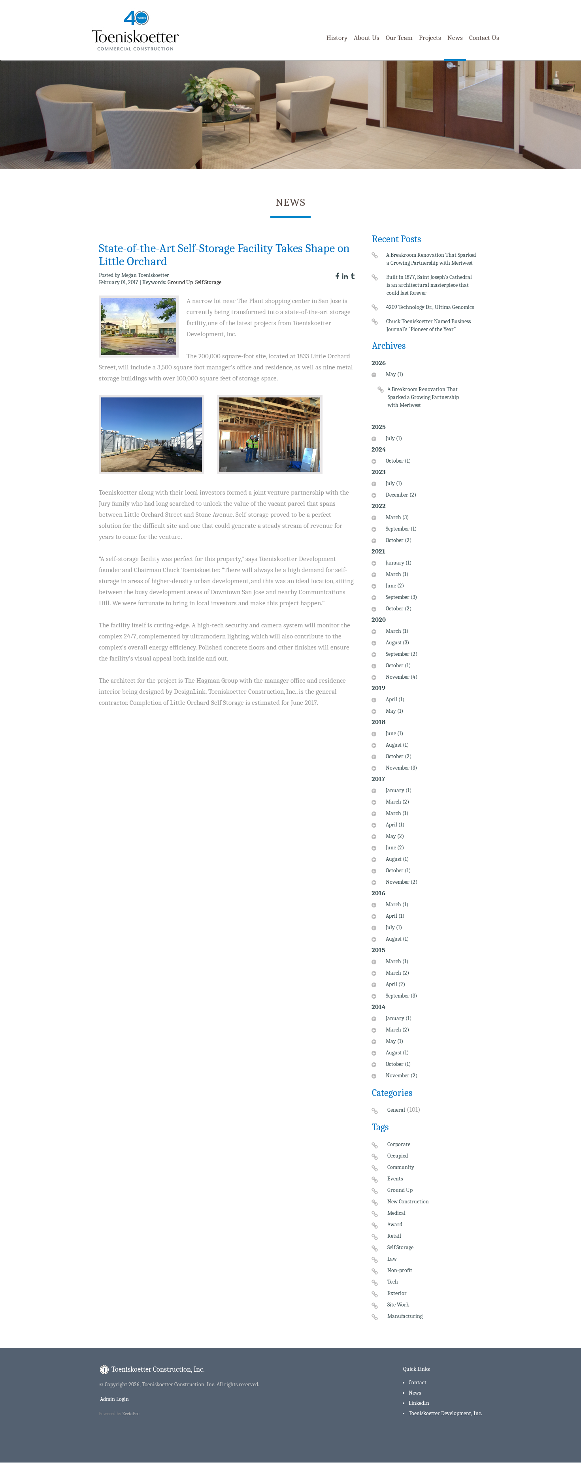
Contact (417, 1382)
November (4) (401, 677)
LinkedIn (419, 1403)
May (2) (395, 836)
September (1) (401, 528)
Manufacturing (405, 1316)
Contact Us (484, 37)
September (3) (401, 597)
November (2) (401, 882)
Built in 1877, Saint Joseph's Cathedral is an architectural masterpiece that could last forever (429, 285)
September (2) (401, 654)
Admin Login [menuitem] (114, 1399)
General (396, 1110)
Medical (396, 1213)
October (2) (398, 540)
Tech (392, 1281)
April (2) (395, 984)
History (336, 37)
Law (392, 1259)
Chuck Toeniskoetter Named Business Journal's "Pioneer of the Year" (429, 325)
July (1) (394, 438)
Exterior (397, 1293)
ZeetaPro (131, 1413)
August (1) (397, 745)
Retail (394, 1236)
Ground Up (180, 282)
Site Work (398, 1304)
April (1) (395, 699)
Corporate (398, 1144)
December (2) (401, 494)
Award (394, 1224)
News (455, 37)
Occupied (397, 1155)
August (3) (397, 642)
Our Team (399, 37)
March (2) (397, 801)
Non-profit (399, 1270)
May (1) (394, 374)
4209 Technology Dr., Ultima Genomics (430, 307)
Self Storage (208, 282)
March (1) (397, 574)
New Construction (408, 1201)
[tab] (424, 395)
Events (395, 1178)
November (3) (401, 767)
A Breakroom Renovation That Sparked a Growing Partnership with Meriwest (431, 259)
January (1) (398, 562)
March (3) (397, 517)
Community (400, 1167)
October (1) (398, 460)
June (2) (395, 585)
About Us (366, 37)
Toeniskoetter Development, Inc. (445, 1413)
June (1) (394, 733)
